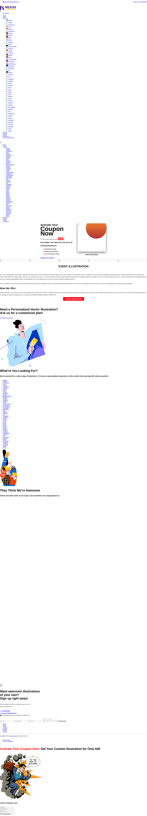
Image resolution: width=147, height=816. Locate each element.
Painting (10, 100)
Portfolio (5, 132)
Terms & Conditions (8, 741)
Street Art (10, 122)
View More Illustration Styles (73, 299)
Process (5, 133)
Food (9, 27)
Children (10, 20)
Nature (10, 98)
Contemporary (12, 63)
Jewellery (10, 81)
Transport (10, 126)
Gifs (9, 70)
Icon (9, 76)
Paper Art (10, 102)
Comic (10, 57)
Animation (10, 42)
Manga (10, 92)
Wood (9, 131)
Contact (5, 731)
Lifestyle (10, 85)
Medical (10, 96)
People (10, 40)
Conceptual (11, 61)
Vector (10, 128)
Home (4, 15)
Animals (10, 29)
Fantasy (10, 35)
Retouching (11, 113)
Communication (12, 59)
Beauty (10, 44)
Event (9, 87)
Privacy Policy (6, 740)
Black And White (12, 46)
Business (10, 48)
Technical (10, 124)
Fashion (10, 22)
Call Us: (140, 1)
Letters (10, 83)
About (4, 17)
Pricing (5, 135)
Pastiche (10, 105)
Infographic (11, 79)
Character (10, 53)
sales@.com (11, 1)
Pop (9, 111)
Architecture (11, 24)
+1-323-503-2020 (5, 711)
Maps (9, 94)
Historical (10, 74)
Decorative (11, 66)
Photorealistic (11, 107)
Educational (11, 68)
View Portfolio (9, 317)
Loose (9, 89)
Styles (5, 18)
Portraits (10, 33)
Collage (10, 55)
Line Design (11, 31)
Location (10, 109)
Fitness (10, 118)
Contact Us (6, 136)
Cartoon (10, 50)
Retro (9, 37)
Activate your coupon (46, 257)
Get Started (6, 13)
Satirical (10, 115)
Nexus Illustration (13, 736)
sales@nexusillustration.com (9, 713)
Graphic (10, 72)
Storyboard (11, 120)
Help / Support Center (8, 137)
